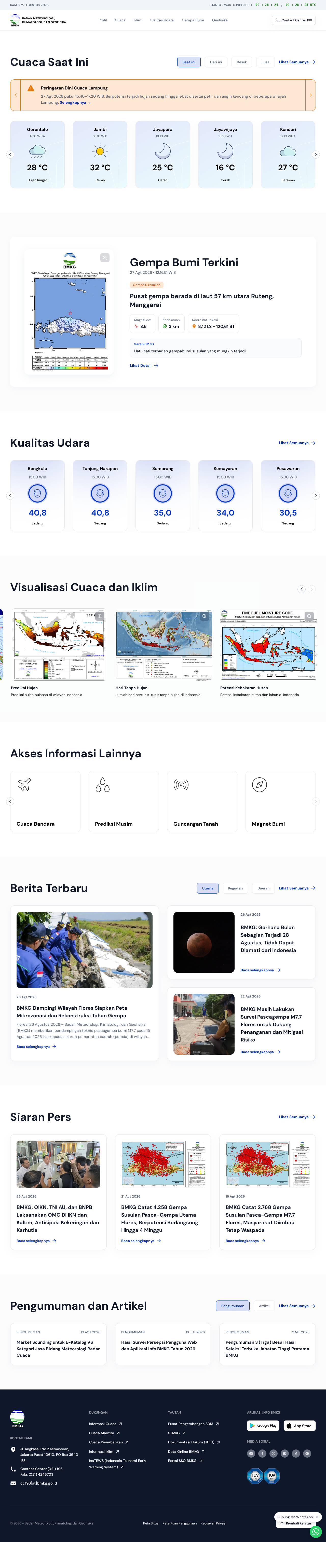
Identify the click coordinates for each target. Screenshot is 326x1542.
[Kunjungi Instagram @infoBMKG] (285, 1453)
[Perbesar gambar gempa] (105, 257)
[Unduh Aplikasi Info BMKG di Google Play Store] (263, 1425)
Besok (242, 62)
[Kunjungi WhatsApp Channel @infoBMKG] (307, 1453)
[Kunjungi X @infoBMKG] (273, 1453)
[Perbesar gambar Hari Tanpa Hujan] (203, 616)
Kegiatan (235, 888)
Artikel (264, 1306)
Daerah (263, 888)
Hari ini (216, 62)
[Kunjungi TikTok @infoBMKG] (296, 1453)
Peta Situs (150, 1523)
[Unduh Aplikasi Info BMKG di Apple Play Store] (299, 1425)
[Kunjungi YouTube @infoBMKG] (251, 1453)
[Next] (310, 95)
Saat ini (189, 62)
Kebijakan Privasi (213, 1523)
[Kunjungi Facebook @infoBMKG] (262, 1453)
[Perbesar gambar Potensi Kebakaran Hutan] (308, 616)
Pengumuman (232, 1306)
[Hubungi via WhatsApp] (316, 1532)
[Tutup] (317, 1516)
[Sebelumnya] (10, 154)
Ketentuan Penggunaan (179, 1523)
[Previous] (15, 95)
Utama (207, 888)
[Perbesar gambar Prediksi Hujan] (99, 616)
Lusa (265, 62)
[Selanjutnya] (316, 154)
